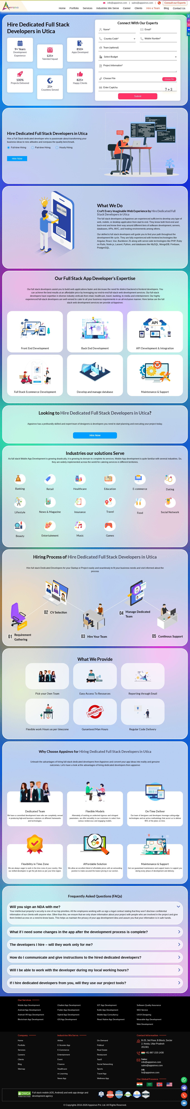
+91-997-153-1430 (154, 1052)
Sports (100, 1069)
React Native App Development (110, 1019)
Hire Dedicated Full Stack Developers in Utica (104, 413)
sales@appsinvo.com (142, 3)
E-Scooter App (63, 1045)
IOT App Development (107, 1005)
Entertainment (63, 1055)
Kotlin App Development (107, 1010)
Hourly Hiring (65, 147)
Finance (61, 1064)
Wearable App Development (149, 1019)
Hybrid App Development (68, 1015)
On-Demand (102, 1040)
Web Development (145, 1024)
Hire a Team (153, 8)
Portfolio (74, 8)
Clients (138, 8)
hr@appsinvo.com (150, 1072)
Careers (21, 1055)
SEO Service (142, 1010)
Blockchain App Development (30, 1019)
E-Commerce (63, 1050)
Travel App (101, 1073)
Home (62, 8)
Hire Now (17, 158)
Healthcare (62, 1069)
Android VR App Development (31, 1015)
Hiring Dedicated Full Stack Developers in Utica (115, 751)
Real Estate (102, 1050)
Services (87, 8)
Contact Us (179, 8)
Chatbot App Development (69, 1005)
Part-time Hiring (42, 147)
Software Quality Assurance (149, 1005)
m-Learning (62, 1073)
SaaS (99, 1059)
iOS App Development (67, 1019)
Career (127, 8)
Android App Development (29, 1010)
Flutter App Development (68, 1010)
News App (61, 1078)
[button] (184, 1103)
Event (59, 1059)
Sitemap (21, 1069)
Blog (166, 8)
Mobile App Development (29, 1005)
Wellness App (103, 1078)
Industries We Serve (107, 8)
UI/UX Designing (144, 1015)
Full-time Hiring (18, 147)
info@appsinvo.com (117, 3)
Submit (137, 96)
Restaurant (102, 1055)
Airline (60, 1040)
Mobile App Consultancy (107, 1015)
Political (100, 1045)
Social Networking (105, 1064)
